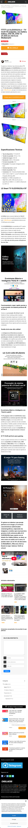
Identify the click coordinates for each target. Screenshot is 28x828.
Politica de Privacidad (12, 826)
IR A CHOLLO (13, 48)
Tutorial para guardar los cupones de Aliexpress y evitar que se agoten (17, 749)
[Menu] (1, 2)
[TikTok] (5, 776)
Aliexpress (11, 715)
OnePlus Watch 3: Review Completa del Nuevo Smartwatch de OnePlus (7, 618)
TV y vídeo (5, 684)
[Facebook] (2, 776)
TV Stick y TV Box (8, 690)
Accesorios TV (7, 695)
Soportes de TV (9, 698)
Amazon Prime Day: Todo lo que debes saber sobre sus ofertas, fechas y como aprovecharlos (16, 720)
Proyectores (6, 693)
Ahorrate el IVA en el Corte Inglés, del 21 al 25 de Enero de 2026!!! (7, 595)
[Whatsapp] (10, 776)
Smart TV (6, 687)
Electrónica (7, 5)
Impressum (19, 826)
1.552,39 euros (7, 90)
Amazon (10, 727)
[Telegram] (13, 776)
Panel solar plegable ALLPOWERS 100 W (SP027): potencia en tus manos (19, 618)
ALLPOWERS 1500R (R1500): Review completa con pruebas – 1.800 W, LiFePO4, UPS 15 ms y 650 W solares (20, 596)
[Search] (25, 2)
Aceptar (14, 815)
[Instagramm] (7, 776)
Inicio (2, 5)
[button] (26, 801)
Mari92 (6, 60)
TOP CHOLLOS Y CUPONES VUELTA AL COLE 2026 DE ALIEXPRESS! (15, 712)
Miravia (10, 736)
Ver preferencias (14, 823)
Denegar (14, 819)
